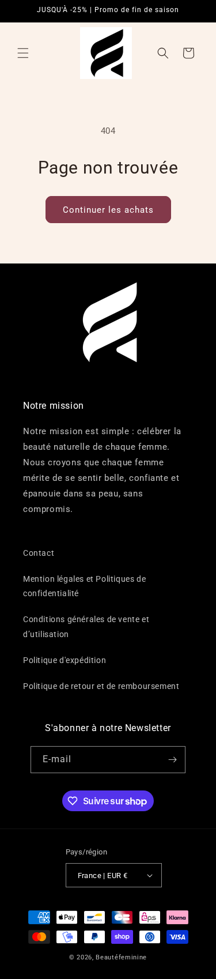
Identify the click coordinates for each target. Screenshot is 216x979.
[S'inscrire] (172, 759)
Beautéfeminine (121, 957)
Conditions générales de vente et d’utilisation (86, 626)
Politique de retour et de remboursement (101, 686)
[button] (23, 53)
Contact (38, 553)
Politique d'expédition (64, 660)
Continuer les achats (108, 210)
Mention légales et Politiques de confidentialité (84, 586)
